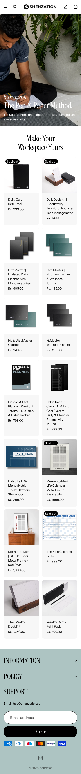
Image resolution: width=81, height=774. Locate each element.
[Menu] (5, 7)
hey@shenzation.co (26, 704)
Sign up (40, 732)
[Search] (15, 7)
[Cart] (76, 7)
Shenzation (45, 767)
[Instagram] (40, 758)
